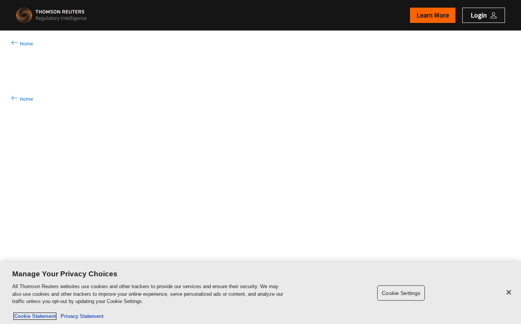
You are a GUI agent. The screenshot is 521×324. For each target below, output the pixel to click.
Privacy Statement (80, 316)
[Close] (508, 292)
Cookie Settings (401, 293)
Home (25, 43)
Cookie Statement (35, 316)
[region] (260, 293)
